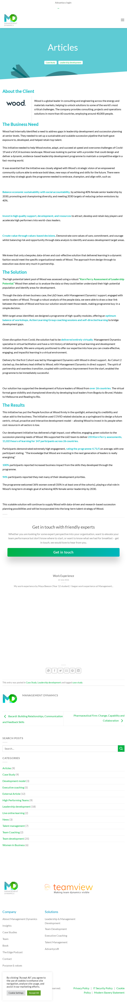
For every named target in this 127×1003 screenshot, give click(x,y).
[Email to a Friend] (66, 670)
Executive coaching (13, 787)
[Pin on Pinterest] (72, 670)
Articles (6, 768)
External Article (11, 793)
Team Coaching (11, 832)
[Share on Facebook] (54, 670)
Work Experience (63, 576)
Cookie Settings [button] (16, 993)
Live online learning (13, 813)
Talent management (13, 825)
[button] (123, 20)
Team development (13, 838)
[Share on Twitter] (60, 670)
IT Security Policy (103, 988)
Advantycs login (63, 2)
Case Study (50, 62)
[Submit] (121, 748)
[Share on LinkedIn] (78, 670)
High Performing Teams (15, 800)
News (5, 819)
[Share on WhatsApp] (48, 670)
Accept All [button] (34, 993)
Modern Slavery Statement (109, 992)
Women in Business (13, 845)
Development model (14, 780)
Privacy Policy (81, 988)
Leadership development (70, 62)
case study (77, 682)
